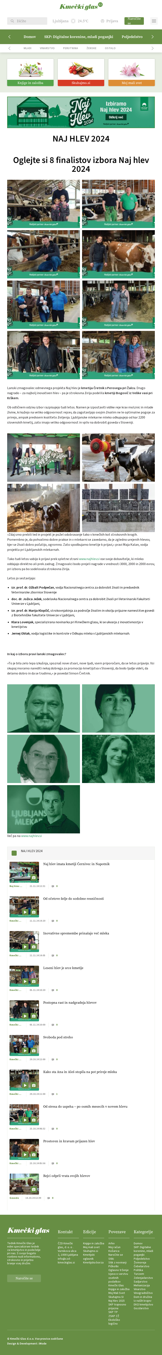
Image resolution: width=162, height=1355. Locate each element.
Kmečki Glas (116, 1285)
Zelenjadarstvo (143, 1278)
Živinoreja (140, 1263)
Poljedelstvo (132, 36)
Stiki (111, 1259)
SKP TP (113, 1312)
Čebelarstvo (141, 1266)
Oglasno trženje (118, 1270)
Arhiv (111, 1243)
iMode (42, 1344)
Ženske (91, 48)
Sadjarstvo (140, 1282)
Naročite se (134, 21)
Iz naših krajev (142, 1301)
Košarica (113, 1251)
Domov (30, 36)
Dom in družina (143, 1297)
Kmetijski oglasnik (89, 1257)
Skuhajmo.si (90, 1251)
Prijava (112, 21)
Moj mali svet (91, 1247)
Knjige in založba (93, 1243)
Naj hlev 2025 (116, 1301)
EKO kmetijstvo (143, 1305)
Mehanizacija (142, 1285)
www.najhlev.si (89, 559)
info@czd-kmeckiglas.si (66, 1261)
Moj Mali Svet (116, 1293)
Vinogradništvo (143, 1293)
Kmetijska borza (93, 1263)
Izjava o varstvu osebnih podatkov (118, 1278)
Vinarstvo (47, 48)
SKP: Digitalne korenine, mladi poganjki (78, 36)
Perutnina (70, 48)
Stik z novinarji (117, 1263)
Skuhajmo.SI (116, 1297)
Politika (138, 1270)
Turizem (139, 1274)
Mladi (27, 48)
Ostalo (110, 48)
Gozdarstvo (141, 1308)
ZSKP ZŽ (113, 1316)
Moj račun (114, 1247)
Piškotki (113, 1266)
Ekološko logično (114, 1322)
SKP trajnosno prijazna (117, 1306)
